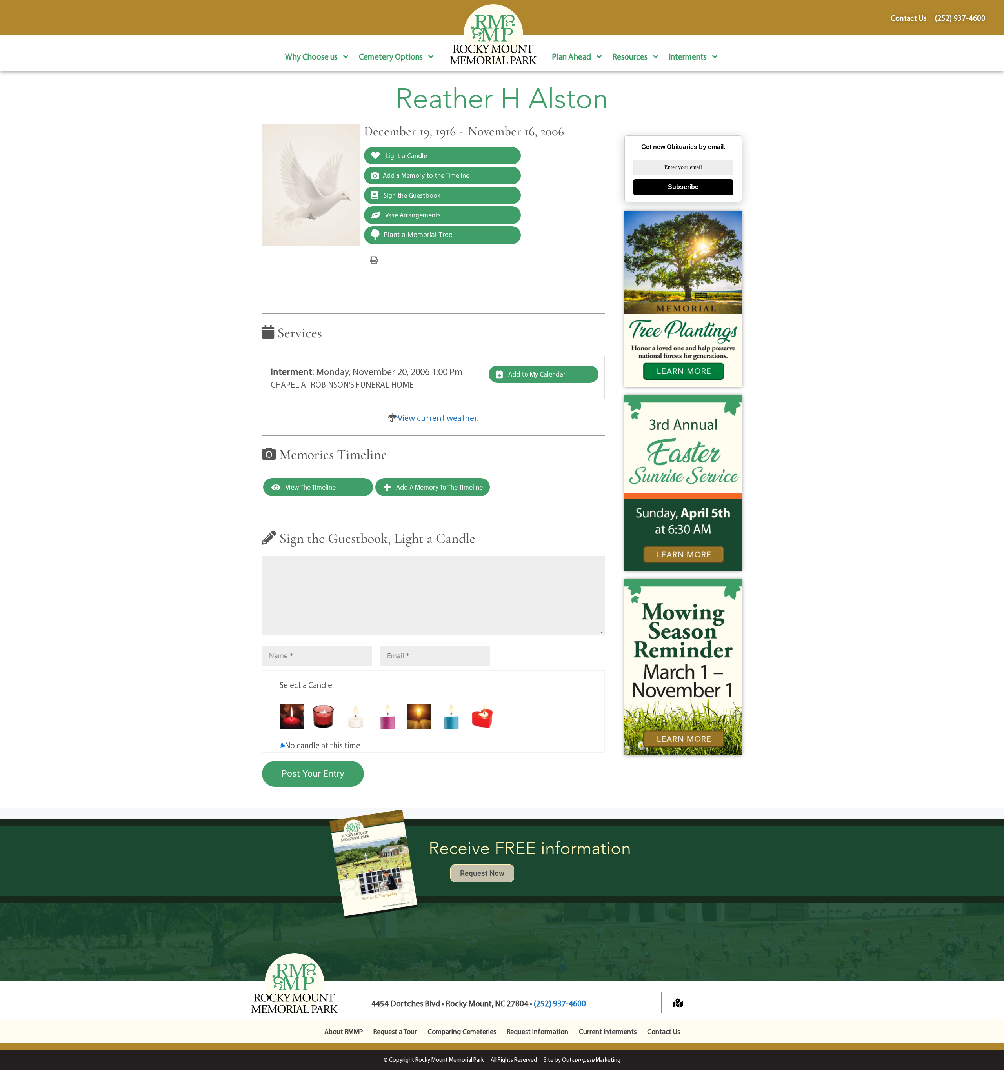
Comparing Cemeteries (461, 1031)
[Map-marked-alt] (678, 1003)
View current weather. (438, 417)
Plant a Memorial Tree (418, 234)
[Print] (374, 259)
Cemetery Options (391, 56)
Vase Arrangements (412, 215)
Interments (688, 56)
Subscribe (683, 187)
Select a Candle (306, 685)
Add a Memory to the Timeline (426, 175)
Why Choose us (311, 56)
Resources (630, 56)
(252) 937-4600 (560, 1003)
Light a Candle (405, 155)
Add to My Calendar (536, 374)
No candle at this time (322, 745)
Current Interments (608, 1031)
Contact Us (663, 1031)
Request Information (537, 1031)
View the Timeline (310, 487)
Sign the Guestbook (411, 195)
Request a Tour (395, 1031)
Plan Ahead (571, 56)
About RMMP (343, 1031)
